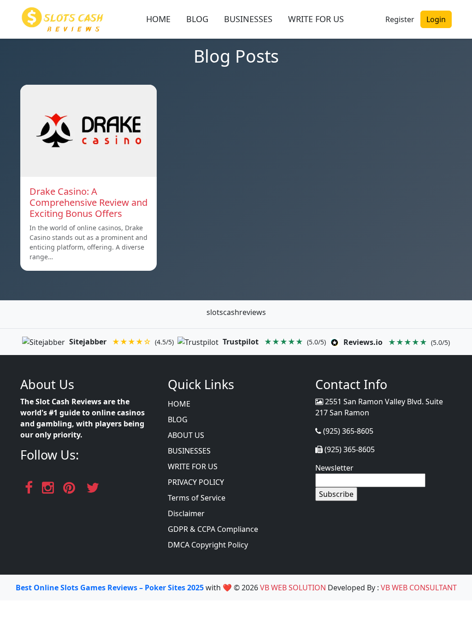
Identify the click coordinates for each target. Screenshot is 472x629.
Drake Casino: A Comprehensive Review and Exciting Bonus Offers (89, 202)
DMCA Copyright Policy (208, 545)
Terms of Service (196, 498)
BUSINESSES (248, 18)
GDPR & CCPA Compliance (213, 529)
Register (399, 19)
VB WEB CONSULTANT (419, 587)
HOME (158, 18)
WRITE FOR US (316, 18)
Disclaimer (186, 513)
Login (436, 19)
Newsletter (334, 468)
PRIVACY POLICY (196, 482)
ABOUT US (186, 435)
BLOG (197, 18)
